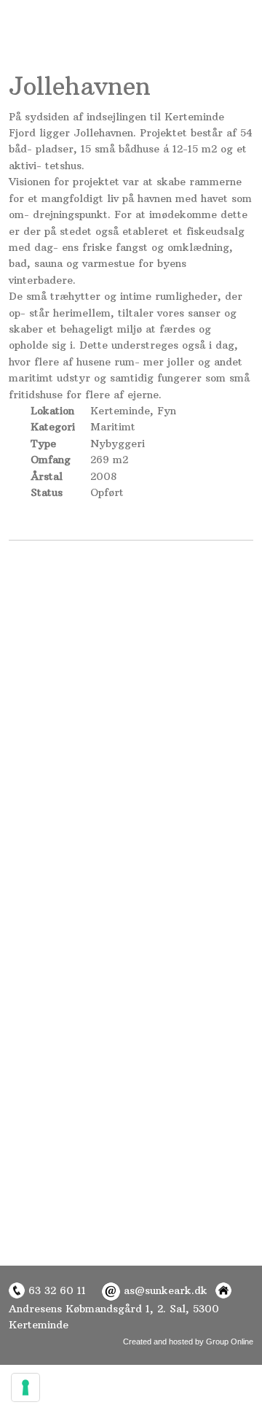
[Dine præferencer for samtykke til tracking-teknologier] (25, 1387)
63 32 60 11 (55, 1290)
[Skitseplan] (66, 599)
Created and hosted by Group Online (188, 1341)
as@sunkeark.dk (165, 1290)
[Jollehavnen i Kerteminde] (197, 599)
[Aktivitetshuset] (66, 701)
